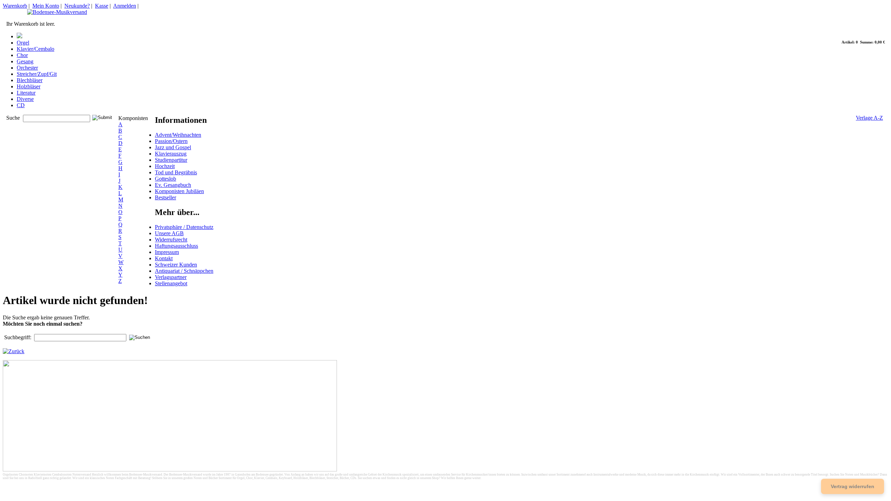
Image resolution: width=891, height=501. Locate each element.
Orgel (23, 43)
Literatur (26, 93)
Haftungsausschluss (176, 246)
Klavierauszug (171, 154)
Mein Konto (45, 6)
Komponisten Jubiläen (179, 191)
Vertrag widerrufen (852, 486)
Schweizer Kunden (176, 265)
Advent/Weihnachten (178, 135)
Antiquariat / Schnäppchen (184, 271)
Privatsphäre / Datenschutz (184, 227)
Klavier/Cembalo (35, 49)
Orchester (27, 68)
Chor (22, 55)
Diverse (25, 99)
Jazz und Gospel (173, 147)
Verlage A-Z (869, 118)
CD (21, 105)
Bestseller (165, 197)
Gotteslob (165, 179)
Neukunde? (77, 6)
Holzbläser (28, 86)
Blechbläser (29, 80)
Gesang (25, 61)
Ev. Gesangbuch (173, 185)
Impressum (167, 252)
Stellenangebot (171, 283)
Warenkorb (15, 6)
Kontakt (164, 258)
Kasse (101, 6)
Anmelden (124, 6)
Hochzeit (165, 166)
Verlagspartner (171, 277)
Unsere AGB (169, 233)
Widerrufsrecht (171, 239)
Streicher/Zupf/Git (37, 74)
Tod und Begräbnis (176, 172)
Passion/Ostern (171, 141)
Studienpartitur (171, 160)
